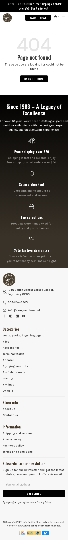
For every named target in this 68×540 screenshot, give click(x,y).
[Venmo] (45, 534)
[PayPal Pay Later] (37, 534)
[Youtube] (23, 316)
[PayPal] (30, 534)
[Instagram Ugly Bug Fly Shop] (10, 316)
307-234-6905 (18, 302)
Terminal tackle (13, 354)
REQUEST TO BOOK (38, 17)
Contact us (10, 415)
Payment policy (13, 445)
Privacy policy (12, 439)
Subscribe (34, 493)
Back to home (34, 79)
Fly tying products (15, 366)
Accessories (11, 347)
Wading (8, 378)
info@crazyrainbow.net (24, 310)
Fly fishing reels (14, 372)
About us (9, 409)
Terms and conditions (18, 451)
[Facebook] (4, 316)
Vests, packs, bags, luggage (22, 335)
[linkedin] (17, 316)
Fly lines (8, 384)
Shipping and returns (17, 433)
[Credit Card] (22, 534)
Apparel (8, 360)
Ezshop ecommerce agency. (45, 525)
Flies (6, 341)
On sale (8, 390)
